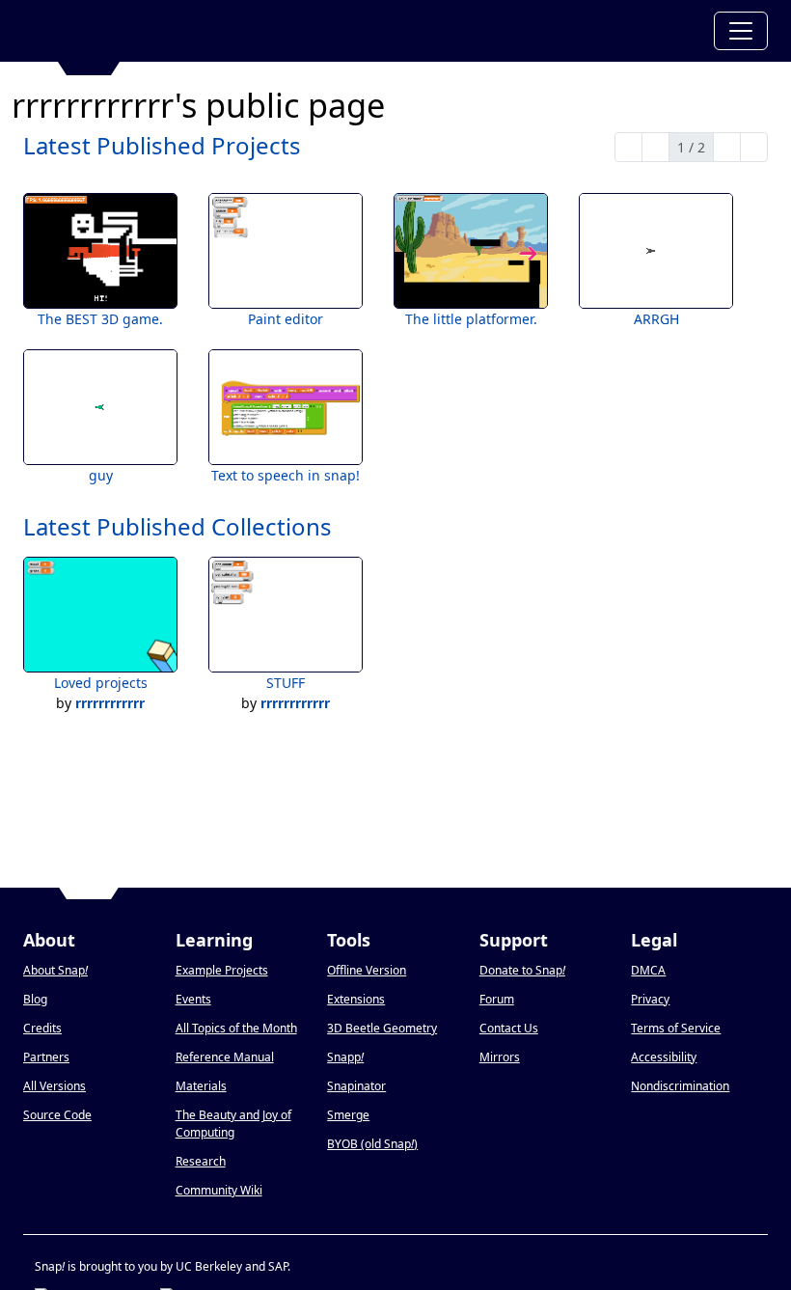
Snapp (345, 1057)
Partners (46, 1057)
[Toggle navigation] (741, 31)
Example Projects (222, 970)
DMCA (648, 970)
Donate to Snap (522, 970)
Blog (35, 999)
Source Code (57, 1115)
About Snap (55, 970)
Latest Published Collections (177, 526)
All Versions (54, 1086)
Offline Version (366, 970)
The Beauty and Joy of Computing (233, 1123)
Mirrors (499, 1057)
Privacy (650, 999)
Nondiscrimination (680, 1086)
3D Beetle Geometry (382, 1028)
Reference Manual (225, 1057)
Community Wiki (219, 1190)
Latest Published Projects (162, 145)
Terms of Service (676, 1028)
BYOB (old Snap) (372, 1144)
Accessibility (663, 1057)
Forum (496, 999)
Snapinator (356, 1086)
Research (201, 1161)
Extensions (356, 999)
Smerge (348, 1115)
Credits (42, 1028)
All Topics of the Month (236, 1028)
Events (193, 999)
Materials (201, 1086)
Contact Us (508, 1028)
